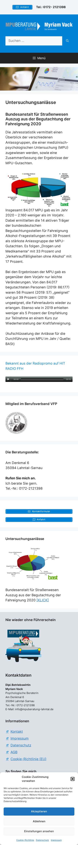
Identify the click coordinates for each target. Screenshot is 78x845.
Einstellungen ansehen (39, 831)
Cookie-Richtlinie (25, 840)
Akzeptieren (39, 811)
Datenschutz (42, 840)
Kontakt (17, 731)
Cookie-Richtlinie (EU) (28, 759)
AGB (14, 752)
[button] (72, 779)
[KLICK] (42, 600)
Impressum (56, 840)
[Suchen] (67, 40)
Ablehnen (39, 821)
